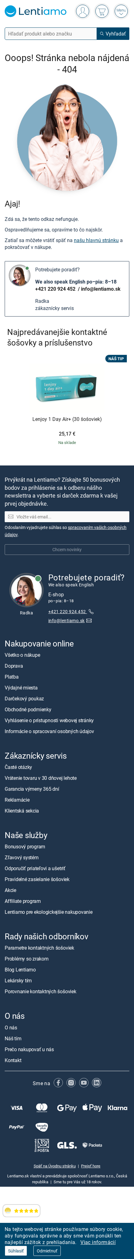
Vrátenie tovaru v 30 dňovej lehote (41, 778)
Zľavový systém (22, 857)
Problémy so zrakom (27, 958)
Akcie (10, 890)
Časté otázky (18, 767)
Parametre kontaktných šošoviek (39, 947)
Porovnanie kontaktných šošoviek (40, 991)
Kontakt (13, 1059)
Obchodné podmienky (28, 709)
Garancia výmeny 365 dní (32, 788)
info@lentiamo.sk (101, 288)
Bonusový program (25, 846)
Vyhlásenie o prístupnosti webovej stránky (49, 720)
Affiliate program (23, 901)
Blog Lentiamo (20, 969)
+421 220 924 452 (56, 288)
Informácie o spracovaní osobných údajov (49, 731)
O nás (11, 1027)
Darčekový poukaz (24, 698)
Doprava (14, 665)
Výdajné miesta (21, 687)
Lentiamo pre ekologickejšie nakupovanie (49, 911)
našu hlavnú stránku (96, 240)
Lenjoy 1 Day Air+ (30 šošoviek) (67, 419)
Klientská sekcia (22, 810)
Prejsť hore (90, 1166)
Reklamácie (17, 799)
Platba (12, 676)
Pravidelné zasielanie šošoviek (37, 879)
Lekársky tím (18, 980)
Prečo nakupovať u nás (29, 1049)
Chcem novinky (67, 549)
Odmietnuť (47, 1251)
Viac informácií (98, 1242)
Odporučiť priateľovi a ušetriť (35, 868)
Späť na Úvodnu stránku (55, 1166)
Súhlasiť (16, 1251)
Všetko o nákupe (22, 654)
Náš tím (13, 1038)
